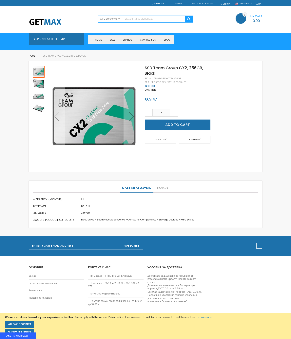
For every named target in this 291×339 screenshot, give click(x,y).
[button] (57, 116)
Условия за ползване (40, 297)
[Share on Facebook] (146, 151)
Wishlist (159, 3)
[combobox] (145, 18)
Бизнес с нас (36, 290)
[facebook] (259, 246)
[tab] (136, 189)
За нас (32, 275)
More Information (136, 188)
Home (32, 55)
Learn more (204, 317)
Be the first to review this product (165, 82)
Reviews (162, 188)
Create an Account (201, 3)
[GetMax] (61, 22)
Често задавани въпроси (43, 283)
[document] (146, 326)
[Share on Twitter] (152, 151)
